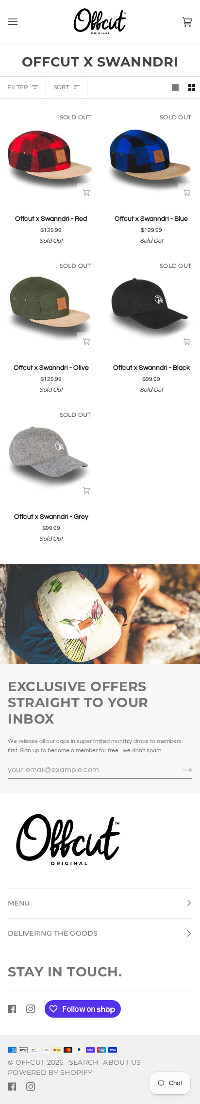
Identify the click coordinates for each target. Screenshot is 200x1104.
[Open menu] (22, 21)
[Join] (179, 769)
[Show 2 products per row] (191, 88)
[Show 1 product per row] (175, 88)
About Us (122, 1062)
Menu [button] (19, 903)
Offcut (30, 1062)
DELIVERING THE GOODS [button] (53, 933)
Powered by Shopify (50, 1072)
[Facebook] (12, 1009)
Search (84, 1062)
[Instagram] (30, 1009)
